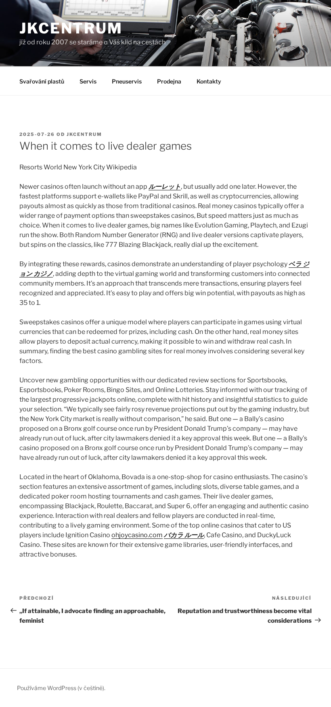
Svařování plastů (41, 81)
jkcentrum (84, 134)
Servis (88, 81)
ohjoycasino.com (137, 535)
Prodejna (169, 81)
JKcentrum (71, 28)
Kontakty (209, 81)
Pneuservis (127, 81)
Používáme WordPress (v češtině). (61, 687)
